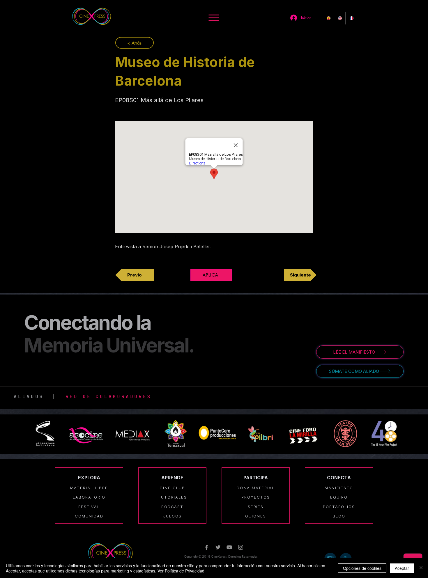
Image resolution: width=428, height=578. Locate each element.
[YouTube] (229, 547)
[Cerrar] (421, 568)
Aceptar (402, 568)
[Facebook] (206, 547)
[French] (351, 18)
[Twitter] (218, 547)
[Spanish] (328, 18)
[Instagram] (240, 547)
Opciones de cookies (362, 568)
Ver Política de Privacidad (181, 571)
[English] (339, 18)
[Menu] (214, 18)
